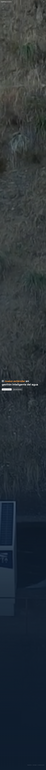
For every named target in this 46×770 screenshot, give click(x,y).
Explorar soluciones (7, 389)
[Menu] (44, 2)
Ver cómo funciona (17, 389)
